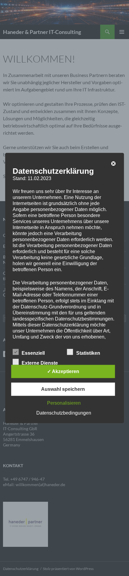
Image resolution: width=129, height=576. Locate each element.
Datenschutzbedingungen (63, 412)
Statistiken (88, 352)
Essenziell (33, 352)
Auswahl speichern (63, 388)
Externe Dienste (40, 362)
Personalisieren (64, 402)
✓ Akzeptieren (63, 371)
